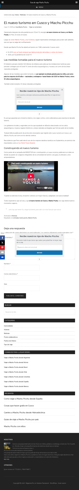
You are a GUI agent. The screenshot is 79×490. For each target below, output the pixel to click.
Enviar (39, 252)
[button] (39, 236)
